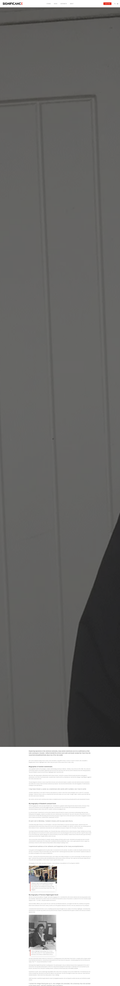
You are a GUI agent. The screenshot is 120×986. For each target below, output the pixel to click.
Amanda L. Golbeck (56, 390)
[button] (117, 3)
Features (60, 384)
